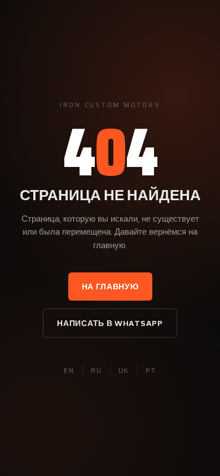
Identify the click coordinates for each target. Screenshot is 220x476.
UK (124, 370)
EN (69, 370)
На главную (110, 286)
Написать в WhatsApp (109, 323)
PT (151, 370)
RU (96, 370)
